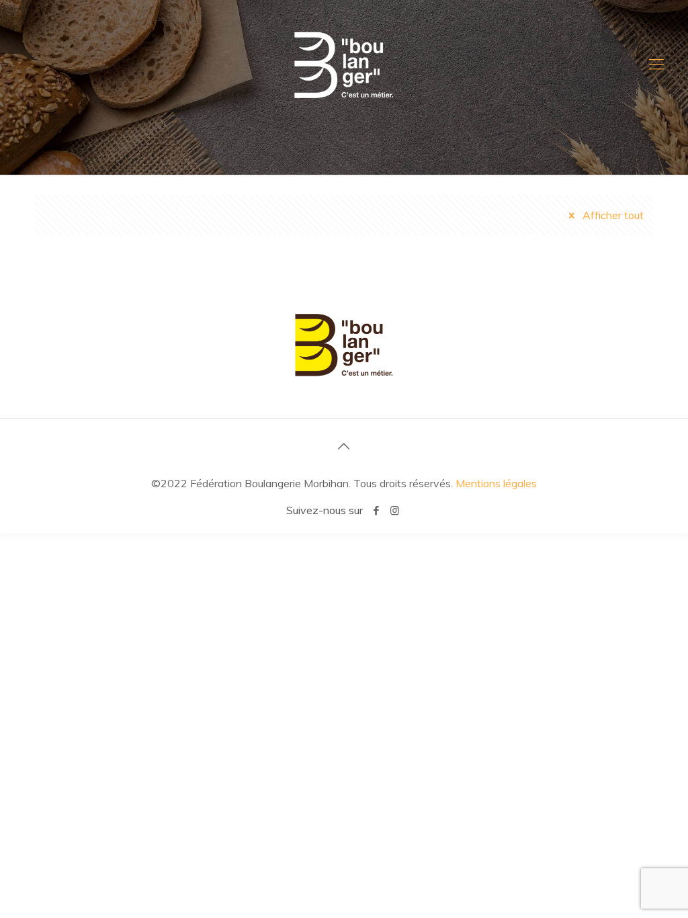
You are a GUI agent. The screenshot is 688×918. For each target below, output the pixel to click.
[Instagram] (395, 510)
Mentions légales (496, 483)
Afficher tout (611, 215)
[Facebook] (377, 510)
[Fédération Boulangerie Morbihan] (344, 63)
